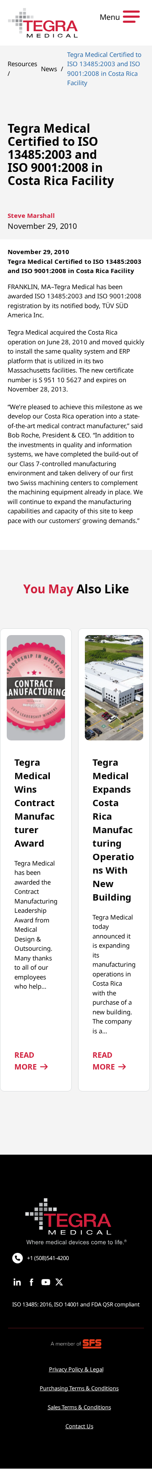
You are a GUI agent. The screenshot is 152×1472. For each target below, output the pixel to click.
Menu (110, 17)
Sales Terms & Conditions (79, 1407)
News (49, 68)
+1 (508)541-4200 (48, 1258)
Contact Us (79, 1426)
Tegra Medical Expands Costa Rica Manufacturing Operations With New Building (113, 829)
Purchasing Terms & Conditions (79, 1388)
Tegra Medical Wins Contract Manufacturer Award (34, 802)
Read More (35, 1061)
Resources (22, 63)
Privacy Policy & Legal (76, 1369)
